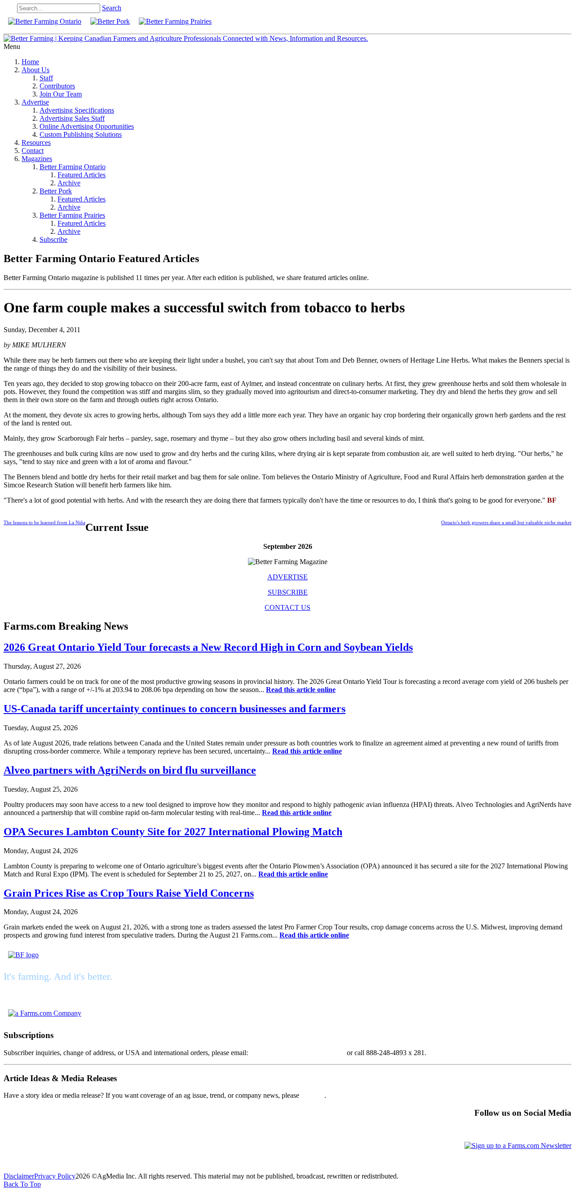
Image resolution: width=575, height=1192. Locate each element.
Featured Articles (82, 175)
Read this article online (301, 689)
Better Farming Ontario (73, 167)
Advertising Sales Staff (72, 118)
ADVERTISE (287, 577)
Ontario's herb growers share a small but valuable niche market (506, 522)
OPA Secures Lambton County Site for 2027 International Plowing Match (173, 831)
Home (30, 62)
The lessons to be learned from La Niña (44, 522)
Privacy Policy (54, 1176)
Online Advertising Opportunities (87, 126)
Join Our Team (61, 94)
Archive (69, 183)
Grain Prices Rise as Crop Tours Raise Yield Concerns (129, 893)
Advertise (35, 102)
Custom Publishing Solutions (81, 134)
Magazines (37, 158)
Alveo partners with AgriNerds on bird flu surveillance (130, 770)
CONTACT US (287, 607)
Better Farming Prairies (72, 215)
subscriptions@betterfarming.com (297, 1052)
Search (111, 8)
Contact (33, 150)
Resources (36, 142)
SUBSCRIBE (288, 592)
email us (312, 1095)
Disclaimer (19, 1176)
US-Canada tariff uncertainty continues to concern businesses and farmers (174, 708)
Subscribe (53, 239)
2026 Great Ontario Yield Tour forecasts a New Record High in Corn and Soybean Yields (208, 647)
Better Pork (56, 191)
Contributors (57, 86)
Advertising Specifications (77, 110)
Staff (46, 78)
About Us (35, 70)
